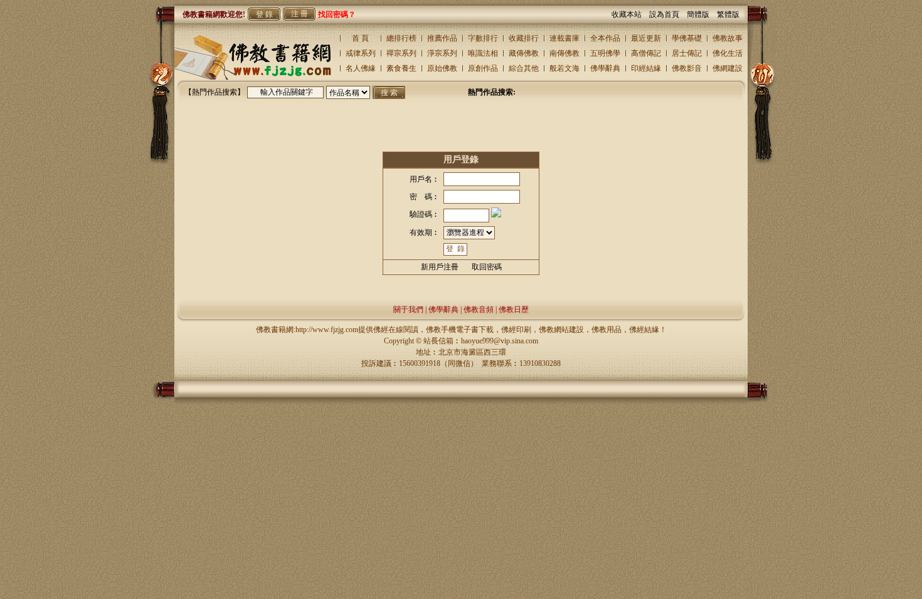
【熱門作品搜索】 (214, 92)
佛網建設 (728, 68)
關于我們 (408, 309)
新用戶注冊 (439, 267)
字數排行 (483, 38)
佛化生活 (728, 53)
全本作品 (605, 38)
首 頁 (360, 38)
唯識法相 (483, 53)
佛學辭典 (605, 68)
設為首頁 (668, 14)
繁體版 (728, 14)
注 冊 (299, 13)
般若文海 (564, 68)
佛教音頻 (479, 309)
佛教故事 (728, 38)
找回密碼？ (337, 14)
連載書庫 (564, 38)
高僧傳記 (646, 53)
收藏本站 (630, 14)
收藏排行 (524, 38)
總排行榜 (401, 38)
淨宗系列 (442, 53)
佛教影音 (687, 68)
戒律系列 (361, 53)
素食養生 (401, 68)
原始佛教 (442, 68)
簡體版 (702, 14)
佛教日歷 (514, 309)
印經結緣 (646, 68)
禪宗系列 (401, 53)
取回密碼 (487, 267)
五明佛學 (605, 53)
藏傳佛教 (524, 53)
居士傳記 (687, 53)
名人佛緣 (361, 68)
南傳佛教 (564, 53)
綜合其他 (524, 68)
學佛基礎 (687, 38)
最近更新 (646, 38)
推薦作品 (442, 38)
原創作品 (483, 68)
